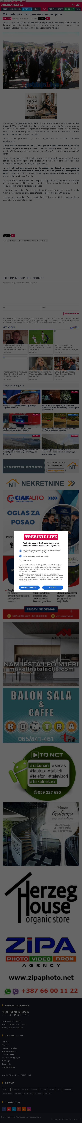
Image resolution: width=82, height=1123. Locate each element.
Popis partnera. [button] (31, 571)
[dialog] (41, 561)
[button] (41, 560)
